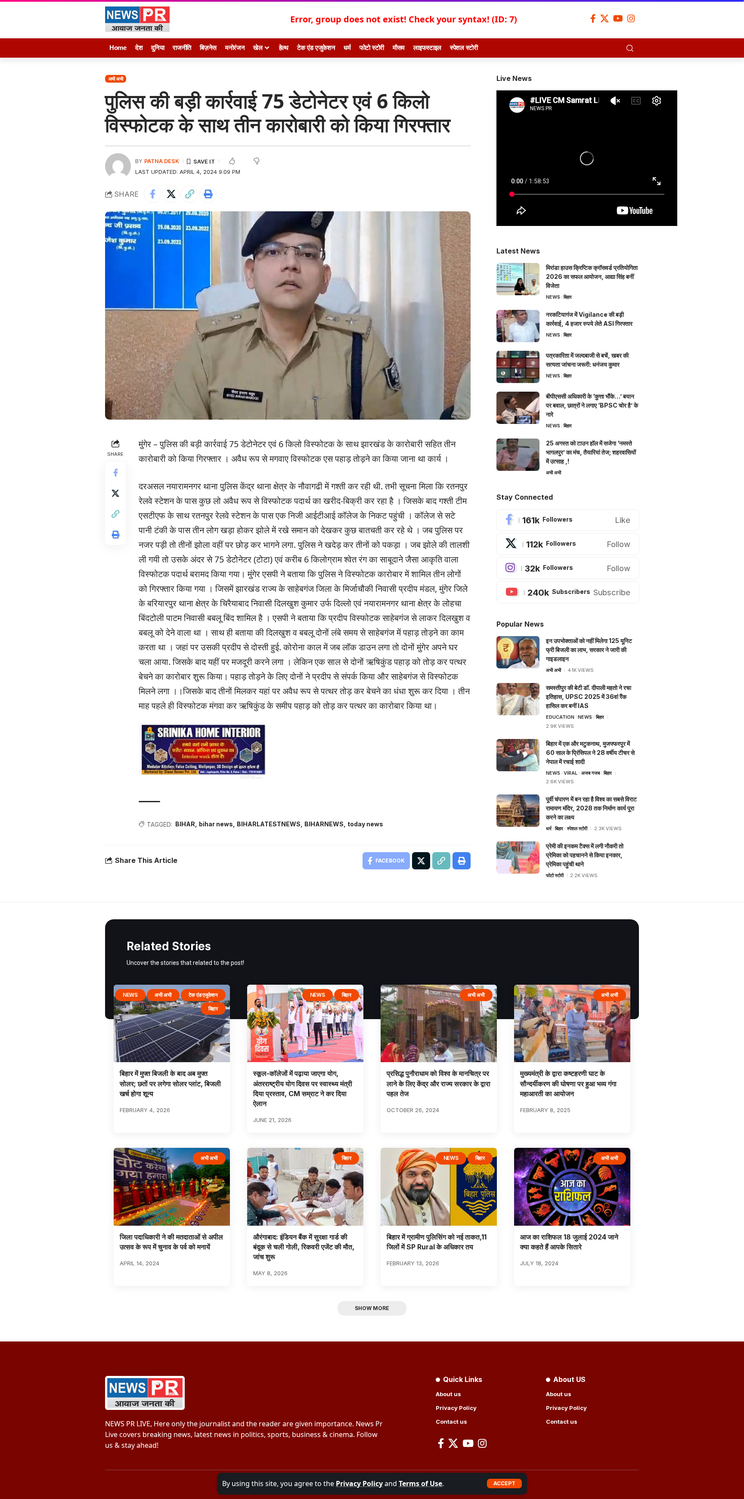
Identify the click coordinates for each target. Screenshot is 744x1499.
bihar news (216, 824)
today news (365, 824)
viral (570, 773)
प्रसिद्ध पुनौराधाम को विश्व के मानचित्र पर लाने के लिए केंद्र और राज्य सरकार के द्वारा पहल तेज (438, 1083)
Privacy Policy (359, 1483)
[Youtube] (567, 592)
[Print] (208, 194)
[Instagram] (631, 18)
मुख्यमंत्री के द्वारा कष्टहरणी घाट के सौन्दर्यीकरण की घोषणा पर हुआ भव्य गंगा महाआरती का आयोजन (568, 1083)
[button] (504, 1483)
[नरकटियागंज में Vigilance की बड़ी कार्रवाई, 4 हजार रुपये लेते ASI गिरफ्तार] (517, 326)
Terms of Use (420, 1483)
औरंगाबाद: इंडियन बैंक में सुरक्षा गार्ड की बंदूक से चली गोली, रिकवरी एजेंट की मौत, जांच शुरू (303, 1247)
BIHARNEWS (324, 824)
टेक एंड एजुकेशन (203, 995)
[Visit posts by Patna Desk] (118, 166)
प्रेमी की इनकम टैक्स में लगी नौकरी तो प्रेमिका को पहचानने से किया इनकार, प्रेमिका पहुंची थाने (584, 855)
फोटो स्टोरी (555, 875)
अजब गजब (590, 773)
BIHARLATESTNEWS (269, 824)
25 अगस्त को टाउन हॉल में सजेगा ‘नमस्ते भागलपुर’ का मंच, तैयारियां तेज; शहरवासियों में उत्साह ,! (591, 452)
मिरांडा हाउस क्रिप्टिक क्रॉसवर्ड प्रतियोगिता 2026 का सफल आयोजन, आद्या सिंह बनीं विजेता (592, 276)
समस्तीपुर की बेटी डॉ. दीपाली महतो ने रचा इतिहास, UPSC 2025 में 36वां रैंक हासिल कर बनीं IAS (588, 696)
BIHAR (185, 824)
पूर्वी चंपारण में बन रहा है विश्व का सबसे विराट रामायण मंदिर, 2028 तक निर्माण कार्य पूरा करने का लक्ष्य (591, 808)
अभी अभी (115, 79)
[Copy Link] (189, 194)
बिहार (568, 297)
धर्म (549, 828)
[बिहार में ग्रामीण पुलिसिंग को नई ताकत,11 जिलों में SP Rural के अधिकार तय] (439, 1187)
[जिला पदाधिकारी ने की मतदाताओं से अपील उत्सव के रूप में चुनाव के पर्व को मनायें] (172, 1187)
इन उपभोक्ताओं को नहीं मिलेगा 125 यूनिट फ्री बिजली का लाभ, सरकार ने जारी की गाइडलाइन (589, 649)
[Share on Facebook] (152, 194)
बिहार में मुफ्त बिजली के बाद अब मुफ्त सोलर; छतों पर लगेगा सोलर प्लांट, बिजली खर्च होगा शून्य (170, 1083)
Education (560, 717)
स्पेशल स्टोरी (577, 828)
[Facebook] (593, 18)
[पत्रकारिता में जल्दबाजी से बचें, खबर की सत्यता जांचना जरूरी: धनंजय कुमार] (517, 367)
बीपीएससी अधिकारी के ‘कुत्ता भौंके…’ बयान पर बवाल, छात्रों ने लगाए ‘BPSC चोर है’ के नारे (592, 405)
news (553, 297)
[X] (604, 18)
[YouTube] (618, 18)
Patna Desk (161, 161)
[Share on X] (171, 194)
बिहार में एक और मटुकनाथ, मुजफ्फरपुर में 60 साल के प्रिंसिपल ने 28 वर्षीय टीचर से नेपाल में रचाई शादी (590, 752)
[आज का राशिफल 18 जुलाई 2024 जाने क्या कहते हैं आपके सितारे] (572, 1187)
